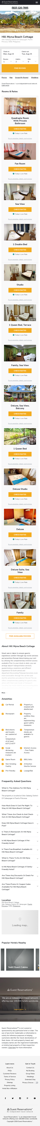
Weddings (34, 78)
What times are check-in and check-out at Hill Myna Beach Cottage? (18, 815)
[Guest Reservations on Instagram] (20, 1098)
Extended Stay (30, 1079)
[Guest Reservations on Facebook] (5, 1098)
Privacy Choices (27, 1083)
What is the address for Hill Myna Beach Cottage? (16, 789)
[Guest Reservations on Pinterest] (27, 1098)
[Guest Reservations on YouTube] (35, 1098)
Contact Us (30, 1068)
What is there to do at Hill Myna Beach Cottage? (16, 859)
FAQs (10, 1071)
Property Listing (9, 1085)
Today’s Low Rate (21, 133)
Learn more (5, 85)
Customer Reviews (9, 1074)
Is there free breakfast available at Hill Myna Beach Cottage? (17, 850)
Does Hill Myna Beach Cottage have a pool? (18, 824)
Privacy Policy (10, 1079)
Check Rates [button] (20, 129)
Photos (4, 78)
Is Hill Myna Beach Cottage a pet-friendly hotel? (16, 841)
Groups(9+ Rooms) (21, 78)
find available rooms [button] (20, 636)
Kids (29, 59)
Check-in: (6, 52)
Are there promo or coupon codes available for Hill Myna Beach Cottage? (16, 887)
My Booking (30, 1071)
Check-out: (25, 52)
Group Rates (30, 1074)
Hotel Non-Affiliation (9, 1088)
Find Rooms (20, 68)
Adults (18, 59)
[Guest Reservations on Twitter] (13, 1098)
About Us (9, 1068)
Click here (12, 1047)
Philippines (16, 906)
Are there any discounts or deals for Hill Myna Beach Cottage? (18, 876)
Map (11, 78)
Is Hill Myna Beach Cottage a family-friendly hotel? (17, 868)
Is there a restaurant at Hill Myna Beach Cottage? (16, 833)
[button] (2, 22)
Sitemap (10, 1082)
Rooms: (5, 59)
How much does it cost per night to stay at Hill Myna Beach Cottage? (17, 806)
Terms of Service (10, 1077)
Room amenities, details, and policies (20, 138)
